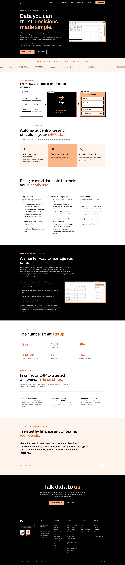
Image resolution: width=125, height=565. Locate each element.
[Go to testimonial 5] (25, 465)
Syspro (55, 534)
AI (56, 2)
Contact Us (96, 529)
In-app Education (44, 537)
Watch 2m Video (26, 51)
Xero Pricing (70, 552)
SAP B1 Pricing (70, 534)
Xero (55, 547)
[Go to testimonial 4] (24, 465)
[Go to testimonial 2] (21, 465)
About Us (96, 523)
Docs (82, 527)
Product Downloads (85, 529)
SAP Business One (58, 531)
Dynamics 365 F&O (58, 538)
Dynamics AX (57, 540)
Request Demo (100, 2)
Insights (82, 525)
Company (89, 2)
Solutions (63, 2)
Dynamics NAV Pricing (72, 548)
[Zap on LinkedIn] (101, 561)
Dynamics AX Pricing (72, 546)
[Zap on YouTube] (104, 561)
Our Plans (69, 523)
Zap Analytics (43, 529)
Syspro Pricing (70, 536)
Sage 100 (56, 525)
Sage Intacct (56, 529)
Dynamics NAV (57, 543)
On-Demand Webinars (86, 531)
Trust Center (97, 534)
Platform (50, 2)
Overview (42, 523)
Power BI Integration (45, 533)
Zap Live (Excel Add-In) (45, 531)
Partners (96, 527)
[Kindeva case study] (30, 67)
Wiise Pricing (70, 550)
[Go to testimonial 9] (30, 465)
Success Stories (84, 523)
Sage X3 (55, 523)
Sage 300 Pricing (71, 531)
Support (96, 531)
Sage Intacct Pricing (72, 525)
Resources (80, 2)
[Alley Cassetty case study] (111, 67)
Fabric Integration (44, 535)
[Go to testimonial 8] (29, 465)
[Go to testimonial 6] (26, 465)
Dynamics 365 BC (58, 536)
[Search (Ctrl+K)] (43, 2)
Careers (96, 525)
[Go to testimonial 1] (20, 465)
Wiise (55, 545)
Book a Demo (41, 51)
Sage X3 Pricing (70, 527)
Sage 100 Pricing (71, 529)
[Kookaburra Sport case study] (57, 67)
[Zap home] (22, 2)
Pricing (71, 2)
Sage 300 (56, 527)
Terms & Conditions (98, 536)
